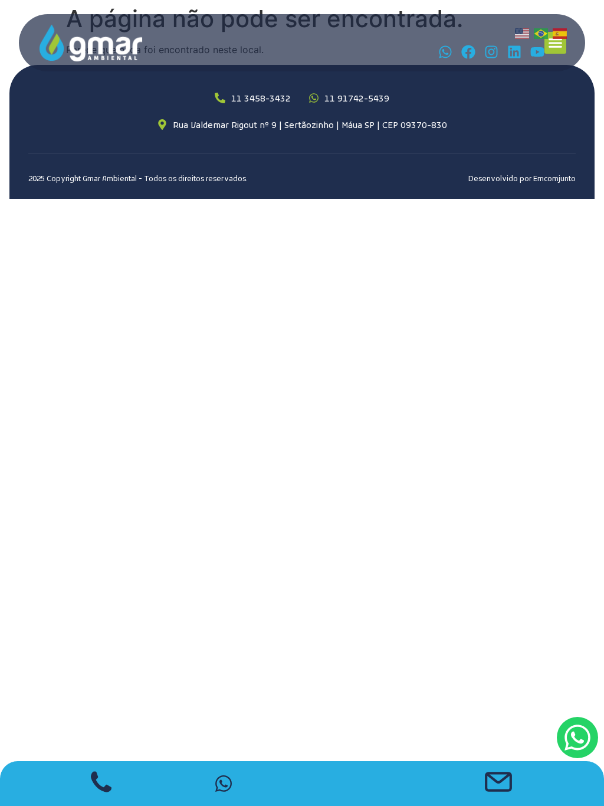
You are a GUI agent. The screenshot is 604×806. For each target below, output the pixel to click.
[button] (555, 43)
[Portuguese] (541, 33)
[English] (522, 33)
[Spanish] (560, 33)
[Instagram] (491, 52)
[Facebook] (468, 52)
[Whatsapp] (445, 52)
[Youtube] (537, 52)
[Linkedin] (514, 52)
